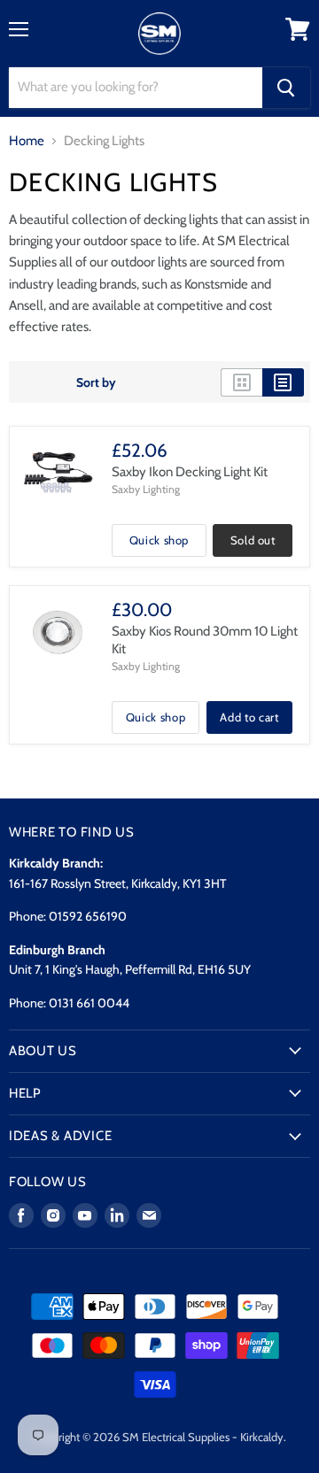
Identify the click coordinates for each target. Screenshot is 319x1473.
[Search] (286, 87)
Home (26, 141)
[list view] (283, 382)
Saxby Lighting (146, 489)
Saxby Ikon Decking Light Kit (190, 472)
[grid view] (241, 382)
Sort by (96, 382)
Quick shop (159, 540)
